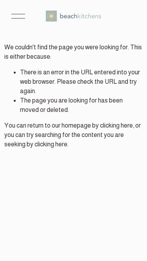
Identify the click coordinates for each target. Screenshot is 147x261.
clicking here (116, 125)
